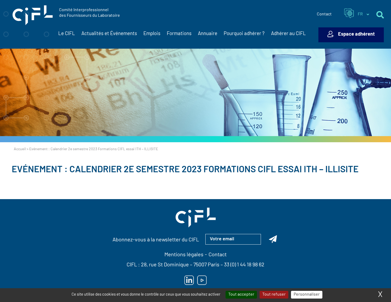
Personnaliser (307, 294)
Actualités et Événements (109, 33)
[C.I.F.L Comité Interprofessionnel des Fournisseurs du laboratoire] (33, 15)
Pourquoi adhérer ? (244, 33)
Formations (179, 33)
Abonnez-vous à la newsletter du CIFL (156, 240)
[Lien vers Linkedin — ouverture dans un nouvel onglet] (189, 280)
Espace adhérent (356, 34)
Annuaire (207, 33)
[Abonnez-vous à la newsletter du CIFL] (272, 239)
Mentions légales (183, 255)
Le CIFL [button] (66, 33)
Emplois (151, 33)
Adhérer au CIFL (288, 33)
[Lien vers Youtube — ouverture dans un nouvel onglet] (202, 280)
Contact (324, 14)
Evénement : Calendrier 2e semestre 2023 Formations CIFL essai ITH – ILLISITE (185, 170)
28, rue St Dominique (165, 265)
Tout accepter (241, 294)
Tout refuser (274, 294)
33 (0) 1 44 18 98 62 (244, 265)
